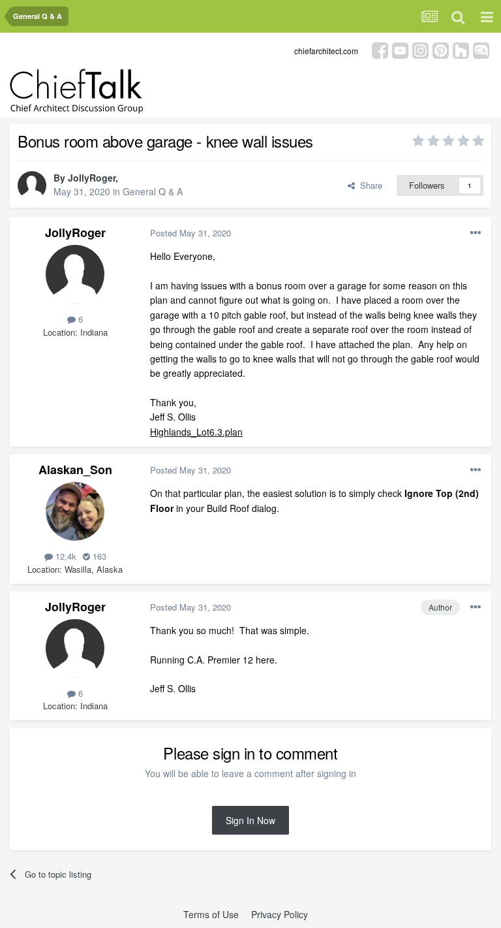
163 (98, 556)
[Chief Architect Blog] (481, 49)
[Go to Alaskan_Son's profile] (75, 511)
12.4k (64, 556)
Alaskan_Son (75, 469)
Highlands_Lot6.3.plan (196, 431)
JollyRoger (91, 177)
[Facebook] (380, 49)
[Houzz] (461, 49)
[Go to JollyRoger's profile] (32, 185)
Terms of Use (211, 914)
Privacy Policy (279, 914)
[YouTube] (400, 49)
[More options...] (475, 233)
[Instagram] (420, 49)
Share (368, 185)
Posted (190, 233)
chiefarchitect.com (326, 50)
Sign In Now (250, 820)
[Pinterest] (441, 49)
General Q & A (153, 191)
